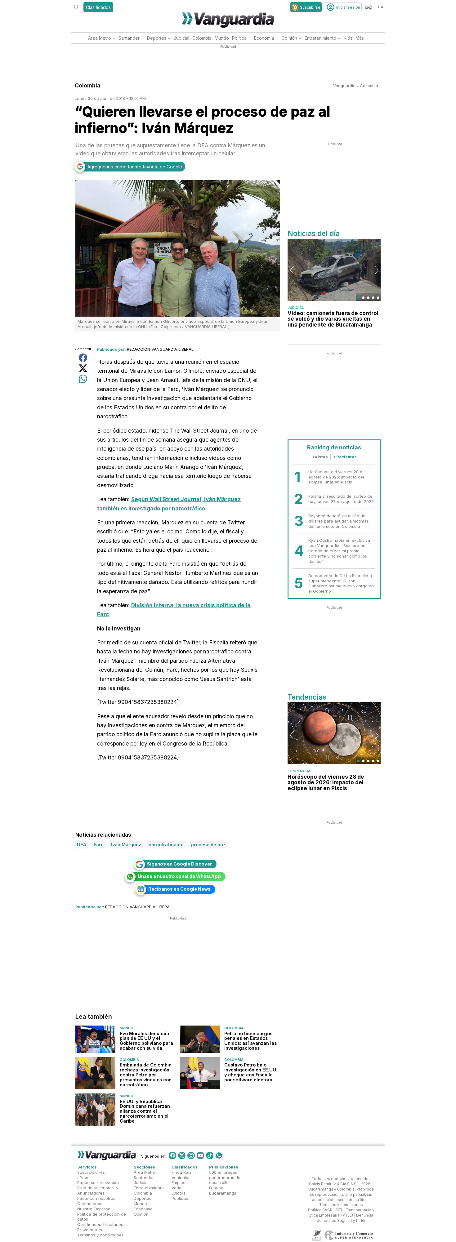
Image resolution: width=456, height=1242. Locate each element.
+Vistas (320, 456)
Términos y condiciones (100, 1234)
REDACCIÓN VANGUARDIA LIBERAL (160, 349)
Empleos (180, 1182)
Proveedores (89, 1229)
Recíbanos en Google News (179, 889)
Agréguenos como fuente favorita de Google (134, 166)
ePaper (84, 1177)
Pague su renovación (98, 1182)
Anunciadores (91, 1193)
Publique (180, 1198)
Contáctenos (89, 1203)
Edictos (179, 1193)
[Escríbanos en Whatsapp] (219, 1155)
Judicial (181, 38)
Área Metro (99, 38)
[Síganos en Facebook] (172, 1155)
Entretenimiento (320, 38)
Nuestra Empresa (93, 1208)
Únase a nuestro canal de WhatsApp (179, 876)
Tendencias (299, 771)
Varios (178, 1187)
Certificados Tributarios (100, 1224)
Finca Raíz (181, 1172)
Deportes (156, 38)
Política (239, 38)
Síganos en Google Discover (179, 863)
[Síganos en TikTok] (209, 1155)
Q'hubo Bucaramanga (222, 1190)
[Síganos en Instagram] (191, 1155)
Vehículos (181, 1177)
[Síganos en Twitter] (182, 1155)
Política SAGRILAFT (325, 1210)
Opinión (289, 38)
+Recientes (345, 456)
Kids (348, 38)
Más (359, 38)
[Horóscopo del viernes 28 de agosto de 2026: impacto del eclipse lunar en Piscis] (334, 733)
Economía (264, 38)
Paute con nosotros (96, 1198)
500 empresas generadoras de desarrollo (224, 1177)
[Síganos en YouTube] (200, 1155)
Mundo (222, 38)
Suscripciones (91, 1172)
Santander (129, 38)
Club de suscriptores (97, 1187)
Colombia (202, 38)
